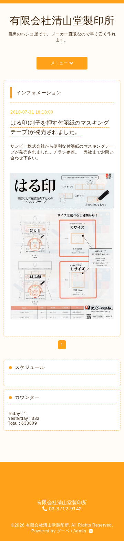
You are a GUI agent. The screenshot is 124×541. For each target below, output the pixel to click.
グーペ (63, 531)
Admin (79, 531)
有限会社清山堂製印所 (62, 20)
